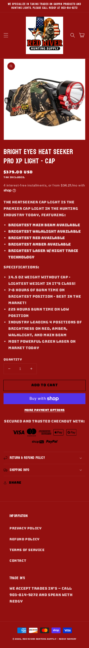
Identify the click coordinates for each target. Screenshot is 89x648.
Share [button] (15, 482)
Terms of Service (27, 550)
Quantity (13, 359)
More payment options (44, 410)
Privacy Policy (25, 528)
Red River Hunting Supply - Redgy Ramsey (49, 639)
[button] (6, 35)
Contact (17, 560)
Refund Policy (24, 539)
